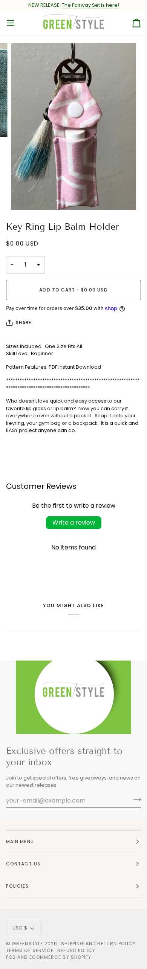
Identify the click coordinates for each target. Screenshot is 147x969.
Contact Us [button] (23, 864)
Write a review (73, 522)
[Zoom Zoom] (73, 126)
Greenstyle (27, 943)
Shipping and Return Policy (98, 943)
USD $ (20, 928)
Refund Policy (76, 950)
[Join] (135, 800)
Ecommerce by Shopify (60, 957)
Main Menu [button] (20, 841)
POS (11, 957)
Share (23, 322)
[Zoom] (25, 195)
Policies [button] (17, 886)
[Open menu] (17, 23)
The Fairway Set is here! (90, 5)
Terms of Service (30, 950)
